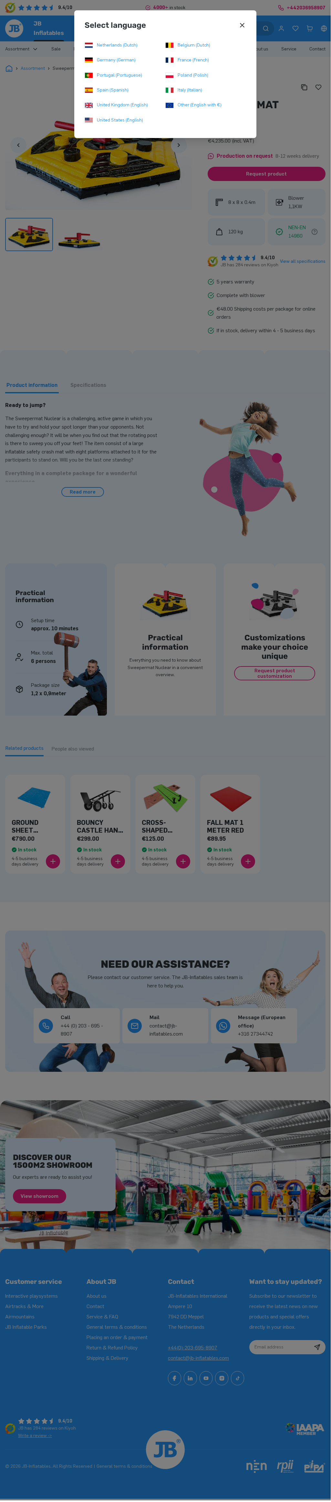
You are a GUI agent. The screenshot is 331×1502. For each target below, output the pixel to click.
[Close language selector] (242, 25)
